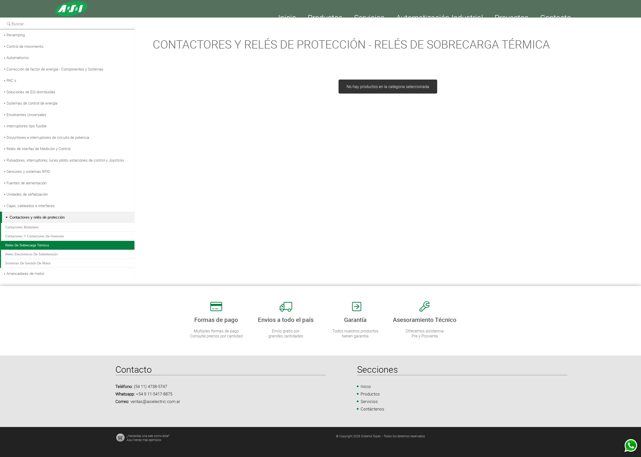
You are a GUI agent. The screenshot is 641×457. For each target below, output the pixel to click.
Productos (370, 394)
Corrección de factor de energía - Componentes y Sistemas (55, 69)
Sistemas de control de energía (32, 103)
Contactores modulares (22, 227)
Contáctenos (372, 409)
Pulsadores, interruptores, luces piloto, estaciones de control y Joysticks (65, 160)
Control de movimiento (25, 46)
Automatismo (18, 57)
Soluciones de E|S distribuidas (31, 91)
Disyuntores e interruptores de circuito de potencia (48, 137)
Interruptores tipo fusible (27, 125)
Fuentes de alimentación (27, 182)
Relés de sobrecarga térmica (27, 245)
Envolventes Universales (26, 114)
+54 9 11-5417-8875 (154, 394)
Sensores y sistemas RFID (28, 171)
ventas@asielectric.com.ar (155, 401)
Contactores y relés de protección (37, 217)
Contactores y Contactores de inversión (34, 236)
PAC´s (11, 80)
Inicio (366, 386)
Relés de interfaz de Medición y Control (38, 148)
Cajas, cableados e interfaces (31, 205)
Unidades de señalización (27, 194)
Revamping (16, 34)
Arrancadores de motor (25, 273)
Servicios (369, 401)
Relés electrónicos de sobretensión (31, 254)
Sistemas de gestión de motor (28, 263)
